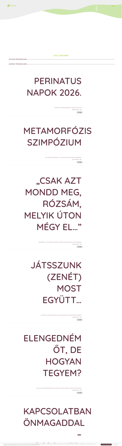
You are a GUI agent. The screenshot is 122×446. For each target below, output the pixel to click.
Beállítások (115, 444)
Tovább (80, 112)
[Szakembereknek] (97, 7)
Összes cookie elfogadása (106, 444)
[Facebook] (97, 10)
